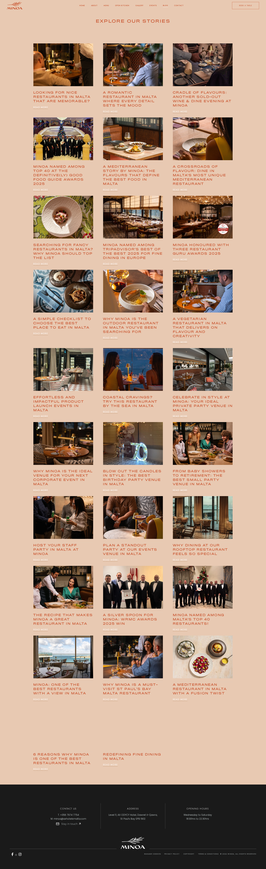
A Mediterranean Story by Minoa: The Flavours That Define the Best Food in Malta (131, 175)
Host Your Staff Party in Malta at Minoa (56, 550)
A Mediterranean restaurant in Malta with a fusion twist (200, 689)
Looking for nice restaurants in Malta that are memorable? (62, 97)
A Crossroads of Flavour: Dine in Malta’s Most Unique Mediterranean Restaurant (199, 175)
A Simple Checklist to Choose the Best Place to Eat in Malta (62, 323)
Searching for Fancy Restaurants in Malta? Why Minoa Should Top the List (63, 252)
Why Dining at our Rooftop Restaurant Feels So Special (200, 550)
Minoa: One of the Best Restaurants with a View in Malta (59, 689)
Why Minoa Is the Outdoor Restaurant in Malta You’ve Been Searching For (131, 325)
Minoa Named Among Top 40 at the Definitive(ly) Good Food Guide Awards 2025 (59, 175)
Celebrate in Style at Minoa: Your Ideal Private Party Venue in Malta (203, 404)
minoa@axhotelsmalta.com (70, 818)
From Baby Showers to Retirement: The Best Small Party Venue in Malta (199, 478)
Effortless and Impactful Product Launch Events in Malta (58, 404)
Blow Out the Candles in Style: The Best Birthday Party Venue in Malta (132, 478)
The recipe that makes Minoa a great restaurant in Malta (63, 619)
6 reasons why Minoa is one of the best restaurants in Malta (62, 759)
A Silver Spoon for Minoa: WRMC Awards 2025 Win (130, 619)
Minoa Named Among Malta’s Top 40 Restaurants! (198, 619)
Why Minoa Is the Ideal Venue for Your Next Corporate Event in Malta (63, 478)
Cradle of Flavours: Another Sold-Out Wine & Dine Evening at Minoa (202, 99)
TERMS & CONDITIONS (208, 854)
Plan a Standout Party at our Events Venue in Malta (130, 550)
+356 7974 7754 (69, 815)
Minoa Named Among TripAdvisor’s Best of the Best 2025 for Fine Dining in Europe (133, 252)
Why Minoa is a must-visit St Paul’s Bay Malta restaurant (130, 689)
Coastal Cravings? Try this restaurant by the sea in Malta (130, 402)
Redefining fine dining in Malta (132, 756)
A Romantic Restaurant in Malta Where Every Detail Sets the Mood (130, 99)
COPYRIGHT (189, 854)
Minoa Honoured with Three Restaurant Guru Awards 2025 (201, 249)
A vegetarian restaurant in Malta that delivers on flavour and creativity (200, 328)
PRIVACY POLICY (172, 854)
